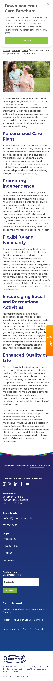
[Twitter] (10, 484)
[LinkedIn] (15, 484)
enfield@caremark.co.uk (17, 518)
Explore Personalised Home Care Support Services (24, 611)
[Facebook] (21, 484)
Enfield (16, 50)
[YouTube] (27, 484)
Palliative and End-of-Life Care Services (23, 620)
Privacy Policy (11, 545)
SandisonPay (23, 676)
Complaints (9, 560)
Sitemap (7, 553)
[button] (49, 340)
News (25, 50)
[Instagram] (4, 484)
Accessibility (9, 538)
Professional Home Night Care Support (23, 629)
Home (6, 50)
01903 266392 (11, 525)
